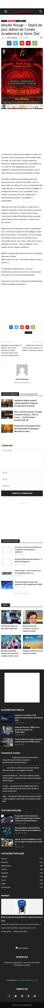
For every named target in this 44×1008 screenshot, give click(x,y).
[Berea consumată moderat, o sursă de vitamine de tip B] (33, 617)
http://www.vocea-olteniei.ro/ (22, 382)
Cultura (9, 17)
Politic (3, 883)
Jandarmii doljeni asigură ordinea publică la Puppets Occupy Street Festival (26, 403)
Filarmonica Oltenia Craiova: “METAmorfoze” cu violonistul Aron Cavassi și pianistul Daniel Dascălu (22, 778)
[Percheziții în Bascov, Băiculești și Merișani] (11, 617)
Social (23, 21)
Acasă (3, 17)
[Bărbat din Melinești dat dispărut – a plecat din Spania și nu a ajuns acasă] (7, 562)
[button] (40, 11)
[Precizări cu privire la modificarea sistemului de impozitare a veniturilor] (7, 550)
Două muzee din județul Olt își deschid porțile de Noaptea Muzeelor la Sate (27, 428)
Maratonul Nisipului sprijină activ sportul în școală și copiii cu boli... (10, 653)
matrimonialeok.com (10, 776)
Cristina (5, 786)
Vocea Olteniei (12, 38)
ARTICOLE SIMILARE (10, 394)
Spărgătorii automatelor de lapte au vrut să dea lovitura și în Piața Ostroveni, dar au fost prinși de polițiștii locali (11, 350)
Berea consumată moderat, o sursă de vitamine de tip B (30, 628)
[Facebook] (9, 996)
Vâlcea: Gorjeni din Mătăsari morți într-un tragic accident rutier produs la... (28, 841)
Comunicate (5, 887)
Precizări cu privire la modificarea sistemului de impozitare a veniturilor (28, 549)
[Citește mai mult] (20, 931)
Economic (26, 648)
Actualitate (11, 21)
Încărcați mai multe (21, 593)
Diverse (18, 21)
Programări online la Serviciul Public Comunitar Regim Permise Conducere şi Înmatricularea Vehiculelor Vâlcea (20, 759)
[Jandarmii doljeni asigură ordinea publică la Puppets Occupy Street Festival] (7, 403)
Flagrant (4, 623)
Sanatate (26, 623)
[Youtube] (34, 996)
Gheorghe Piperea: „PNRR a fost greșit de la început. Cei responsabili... (27, 729)
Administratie (6, 866)
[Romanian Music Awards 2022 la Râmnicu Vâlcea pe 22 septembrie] (7, 831)
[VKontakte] (28, 996)
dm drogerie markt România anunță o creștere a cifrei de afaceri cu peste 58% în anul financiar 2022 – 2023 (22, 798)
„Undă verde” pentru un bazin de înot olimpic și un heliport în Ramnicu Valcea (32, 347)
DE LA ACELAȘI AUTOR (28, 394)
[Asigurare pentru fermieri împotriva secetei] (33, 642)
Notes (5, 796)
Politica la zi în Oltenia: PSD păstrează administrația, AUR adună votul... (28, 717)
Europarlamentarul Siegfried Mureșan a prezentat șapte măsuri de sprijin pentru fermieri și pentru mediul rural (21, 788)
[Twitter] (15, 996)
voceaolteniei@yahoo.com (27, 980)
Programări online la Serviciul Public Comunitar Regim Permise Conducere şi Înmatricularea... (27, 818)
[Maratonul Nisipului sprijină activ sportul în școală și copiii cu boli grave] (11, 642)
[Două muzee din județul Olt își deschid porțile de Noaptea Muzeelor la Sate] (7, 429)
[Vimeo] (22, 996)
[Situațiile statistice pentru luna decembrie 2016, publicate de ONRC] (7, 585)
